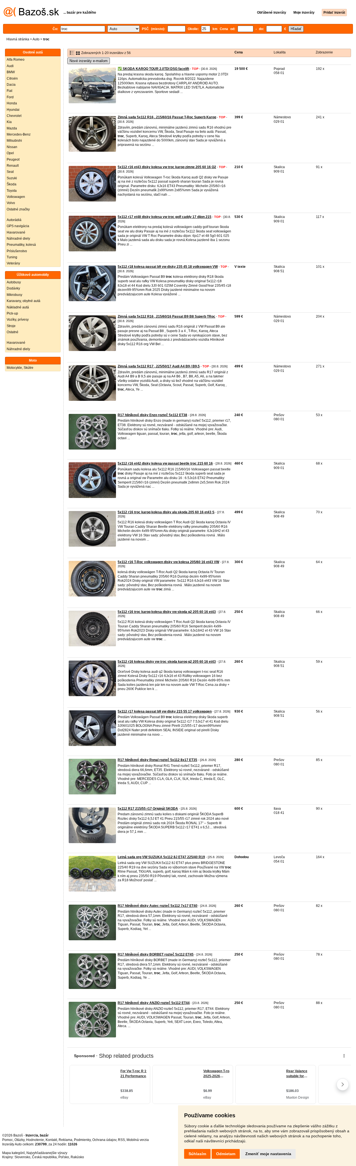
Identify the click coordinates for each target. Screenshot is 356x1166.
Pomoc (7, 1140)
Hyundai (13, 110)
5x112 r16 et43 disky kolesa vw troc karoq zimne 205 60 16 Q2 (167, 167)
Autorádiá (14, 220)
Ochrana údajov (104, 1140)
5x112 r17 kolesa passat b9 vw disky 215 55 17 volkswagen (165, 711)
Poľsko (63, 1157)
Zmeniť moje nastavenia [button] (268, 1154)
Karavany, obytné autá (23, 301)
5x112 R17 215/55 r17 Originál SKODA (148, 809)
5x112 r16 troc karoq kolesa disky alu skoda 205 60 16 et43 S (166, 512)
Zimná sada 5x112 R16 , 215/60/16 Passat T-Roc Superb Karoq (167, 117)
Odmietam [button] (225, 1154)
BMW (11, 72)
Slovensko (22, 1157)
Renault (13, 166)
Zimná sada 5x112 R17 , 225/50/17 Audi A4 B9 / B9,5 (159, 366)
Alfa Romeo (15, 60)
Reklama (65, 1140)
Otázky (19, 1140)
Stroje (11, 326)
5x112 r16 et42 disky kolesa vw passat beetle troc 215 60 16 (165, 463)
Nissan (12, 147)
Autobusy (14, 282)
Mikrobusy (14, 295)
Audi (10, 66)
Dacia (11, 85)
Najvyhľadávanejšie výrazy (46, 1153)
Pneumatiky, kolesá (21, 245)
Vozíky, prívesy (18, 319)
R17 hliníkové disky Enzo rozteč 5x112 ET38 (152, 415)
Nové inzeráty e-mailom (89, 61)
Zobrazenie (324, 52)
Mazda (12, 128)
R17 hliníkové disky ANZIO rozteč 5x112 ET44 (154, 1003)
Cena (238, 52)
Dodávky (13, 288)
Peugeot (13, 159)
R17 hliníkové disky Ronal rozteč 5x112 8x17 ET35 (157, 760)
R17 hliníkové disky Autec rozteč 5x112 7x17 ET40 (157, 906)
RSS (121, 1140)
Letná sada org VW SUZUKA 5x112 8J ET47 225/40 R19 (161, 857)
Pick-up (12, 313)
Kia (9, 122)
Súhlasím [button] (197, 1154)
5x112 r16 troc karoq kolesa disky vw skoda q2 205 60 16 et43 (167, 612)
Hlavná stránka (17, 39)
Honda (12, 103)
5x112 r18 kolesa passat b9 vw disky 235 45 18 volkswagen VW (168, 267)
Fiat (9, 91)
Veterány (13, 263)
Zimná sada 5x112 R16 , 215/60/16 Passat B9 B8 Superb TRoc (166, 316)
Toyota (12, 191)
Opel (10, 153)
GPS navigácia (18, 226)
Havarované (16, 232)
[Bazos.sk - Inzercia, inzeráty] (31, 16)
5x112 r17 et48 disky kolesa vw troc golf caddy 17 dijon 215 (164, 217)
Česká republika (44, 1157)
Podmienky (82, 1140)
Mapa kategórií (13, 1153)
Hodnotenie (35, 1140)
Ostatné (12, 332)
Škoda (11, 184)
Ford (10, 97)
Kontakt (51, 1140)
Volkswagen (16, 197)
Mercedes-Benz (19, 134)
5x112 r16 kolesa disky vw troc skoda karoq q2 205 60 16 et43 (167, 662)
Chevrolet (14, 116)
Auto (36, 39)
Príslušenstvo (17, 251)
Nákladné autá (18, 307)
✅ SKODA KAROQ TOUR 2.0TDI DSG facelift (153, 69)
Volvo (11, 203)
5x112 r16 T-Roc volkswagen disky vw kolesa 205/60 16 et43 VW (168, 562)
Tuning (12, 257)
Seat (10, 172)
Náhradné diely (18, 238)
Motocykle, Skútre (20, 368)
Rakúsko (77, 1157)
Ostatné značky (18, 209)
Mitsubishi (14, 141)
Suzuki (12, 178)
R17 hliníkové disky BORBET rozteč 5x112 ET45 (156, 954)
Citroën (12, 78)
